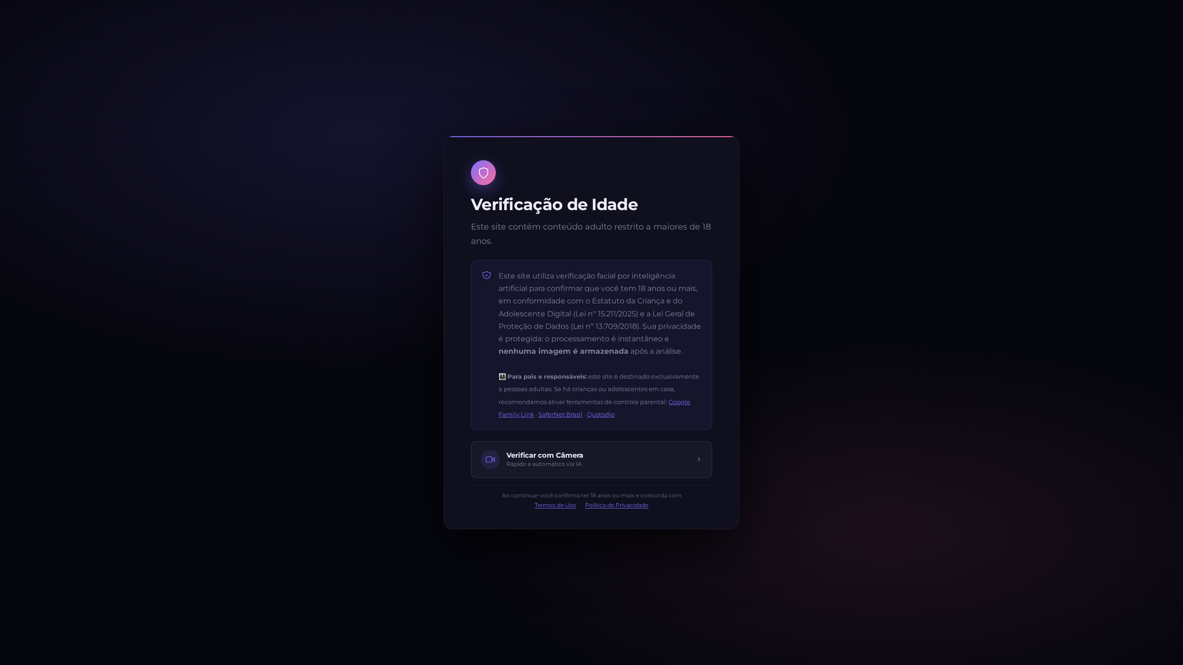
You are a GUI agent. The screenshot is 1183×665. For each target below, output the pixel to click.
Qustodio (601, 414)
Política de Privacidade (616, 505)
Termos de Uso (555, 505)
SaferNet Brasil (560, 414)
